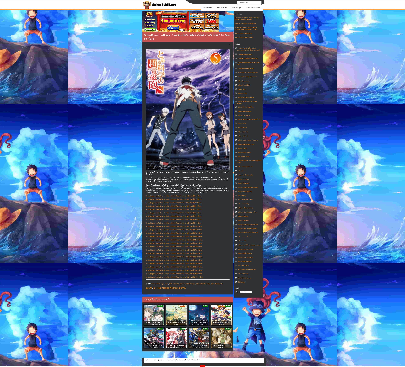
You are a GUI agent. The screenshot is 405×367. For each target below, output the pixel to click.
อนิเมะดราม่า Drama (244, 115)
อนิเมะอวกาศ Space (243, 179)
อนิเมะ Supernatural (243, 81)
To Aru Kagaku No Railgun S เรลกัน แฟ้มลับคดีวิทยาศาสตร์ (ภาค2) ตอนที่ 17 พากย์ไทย (174, 250)
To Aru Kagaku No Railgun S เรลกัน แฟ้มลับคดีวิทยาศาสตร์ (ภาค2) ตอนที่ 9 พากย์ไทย (173, 223)
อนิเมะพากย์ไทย (222, 8)
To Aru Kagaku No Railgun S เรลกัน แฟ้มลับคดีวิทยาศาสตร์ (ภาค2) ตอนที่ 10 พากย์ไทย (174, 226)
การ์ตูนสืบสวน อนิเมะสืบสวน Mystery (248, 58)
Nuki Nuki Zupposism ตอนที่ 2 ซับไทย (245, 23)
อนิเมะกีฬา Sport (242, 93)
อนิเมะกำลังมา (242, 89)
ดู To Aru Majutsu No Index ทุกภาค (169, 288)
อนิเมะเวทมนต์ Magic (244, 204)
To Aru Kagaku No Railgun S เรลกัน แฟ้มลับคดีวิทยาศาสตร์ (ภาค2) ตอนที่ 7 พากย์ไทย (173, 216)
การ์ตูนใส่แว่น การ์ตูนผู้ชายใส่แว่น (247, 77)
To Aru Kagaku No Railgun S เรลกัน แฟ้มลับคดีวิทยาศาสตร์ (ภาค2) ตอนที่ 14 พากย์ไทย (174, 240)
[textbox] (249, 3)
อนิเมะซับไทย (207, 8)
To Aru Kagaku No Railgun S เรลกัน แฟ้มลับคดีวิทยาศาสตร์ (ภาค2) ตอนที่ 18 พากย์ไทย (174, 253)
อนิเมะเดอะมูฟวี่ (236, 8)
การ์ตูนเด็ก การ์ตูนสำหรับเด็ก (246, 68)
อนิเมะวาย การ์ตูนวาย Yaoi (245, 167)
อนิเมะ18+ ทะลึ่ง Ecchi (244, 85)
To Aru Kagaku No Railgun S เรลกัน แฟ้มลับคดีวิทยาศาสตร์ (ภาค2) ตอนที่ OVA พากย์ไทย (174, 277)
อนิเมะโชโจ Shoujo (243, 265)
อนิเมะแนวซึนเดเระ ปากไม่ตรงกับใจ (248, 232)
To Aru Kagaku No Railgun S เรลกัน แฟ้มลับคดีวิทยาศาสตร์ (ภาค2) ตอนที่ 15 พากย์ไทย (174, 243)
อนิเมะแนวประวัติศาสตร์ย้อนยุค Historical (249, 245)
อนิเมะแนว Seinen (243, 216)
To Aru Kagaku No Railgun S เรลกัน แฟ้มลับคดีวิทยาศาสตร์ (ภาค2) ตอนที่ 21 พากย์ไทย (174, 263)
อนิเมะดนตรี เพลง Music (244, 111)
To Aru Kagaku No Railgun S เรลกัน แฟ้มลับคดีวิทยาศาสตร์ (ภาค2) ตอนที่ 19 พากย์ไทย (174, 257)
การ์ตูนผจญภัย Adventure (245, 54)
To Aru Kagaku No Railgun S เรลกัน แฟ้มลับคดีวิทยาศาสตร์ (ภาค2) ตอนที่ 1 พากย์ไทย (173, 196)
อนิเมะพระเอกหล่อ (243, 136)
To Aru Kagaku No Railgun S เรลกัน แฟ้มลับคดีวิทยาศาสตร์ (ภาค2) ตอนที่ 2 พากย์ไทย (173, 199)
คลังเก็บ (237, 292)
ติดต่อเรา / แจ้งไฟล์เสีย (253, 8)
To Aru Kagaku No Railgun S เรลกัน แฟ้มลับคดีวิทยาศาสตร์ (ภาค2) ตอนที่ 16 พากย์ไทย (174, 246)
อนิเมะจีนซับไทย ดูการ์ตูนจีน (246, 97)
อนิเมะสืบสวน (242, 171)
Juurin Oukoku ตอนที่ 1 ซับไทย (243, 33)
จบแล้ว (149, 288)
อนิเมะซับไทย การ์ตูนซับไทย (246, 107)
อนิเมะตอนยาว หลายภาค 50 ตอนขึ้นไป (249, 119)
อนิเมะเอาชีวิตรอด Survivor (245, 208)
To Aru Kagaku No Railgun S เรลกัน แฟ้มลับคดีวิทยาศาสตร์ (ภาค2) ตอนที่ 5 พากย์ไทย (173, 209)
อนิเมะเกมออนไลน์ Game (245, 191)
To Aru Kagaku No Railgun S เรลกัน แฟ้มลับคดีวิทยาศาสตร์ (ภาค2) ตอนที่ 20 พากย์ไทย (174, 260)
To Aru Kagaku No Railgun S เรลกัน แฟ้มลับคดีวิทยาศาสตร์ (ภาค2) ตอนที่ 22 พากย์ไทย (174, 267)
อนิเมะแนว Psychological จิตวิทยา (247, 212)
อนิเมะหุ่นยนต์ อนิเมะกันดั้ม (245, 175)
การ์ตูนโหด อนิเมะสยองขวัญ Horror (248, 72)
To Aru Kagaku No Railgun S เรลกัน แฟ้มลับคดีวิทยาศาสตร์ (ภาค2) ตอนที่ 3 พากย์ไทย (173, 203)
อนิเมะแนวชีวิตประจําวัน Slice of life (248, 224)
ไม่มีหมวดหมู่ (241, 282)
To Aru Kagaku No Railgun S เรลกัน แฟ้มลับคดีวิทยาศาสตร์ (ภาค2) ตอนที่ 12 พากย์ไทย (174, 233)
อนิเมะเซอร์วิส (242, 195)
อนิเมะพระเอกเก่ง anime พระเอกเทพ (248, 140)
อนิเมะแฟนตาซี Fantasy (245, 261)
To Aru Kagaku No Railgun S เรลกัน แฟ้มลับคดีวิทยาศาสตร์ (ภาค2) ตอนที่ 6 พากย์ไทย (173, 213)
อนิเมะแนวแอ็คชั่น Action (245, 253)
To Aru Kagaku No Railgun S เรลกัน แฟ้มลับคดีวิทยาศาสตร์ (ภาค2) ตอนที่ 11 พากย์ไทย (174, 230)
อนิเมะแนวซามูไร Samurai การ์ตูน (247, 228)
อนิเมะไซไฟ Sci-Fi (243, 274)
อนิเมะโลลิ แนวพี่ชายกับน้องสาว (247, 269)
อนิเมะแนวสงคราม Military (245, 249)
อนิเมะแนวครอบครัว (243, 220)
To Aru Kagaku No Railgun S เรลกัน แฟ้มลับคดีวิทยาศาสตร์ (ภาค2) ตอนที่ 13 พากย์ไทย (174, 236)
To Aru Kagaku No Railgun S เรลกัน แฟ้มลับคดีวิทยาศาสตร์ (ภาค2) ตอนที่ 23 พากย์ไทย (174, 270)
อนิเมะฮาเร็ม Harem (243, 183)
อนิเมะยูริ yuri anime (243, 156)
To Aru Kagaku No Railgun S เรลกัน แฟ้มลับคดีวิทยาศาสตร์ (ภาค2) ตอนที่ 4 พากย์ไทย (173, 206)
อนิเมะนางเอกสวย (243, 132)
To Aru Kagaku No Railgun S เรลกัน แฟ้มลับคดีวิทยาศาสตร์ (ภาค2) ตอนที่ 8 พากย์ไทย (173, 219)
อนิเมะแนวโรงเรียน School (245, 257)
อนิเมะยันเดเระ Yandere (244, 152)
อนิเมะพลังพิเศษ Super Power (246, 144)
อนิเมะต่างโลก (242, 123)
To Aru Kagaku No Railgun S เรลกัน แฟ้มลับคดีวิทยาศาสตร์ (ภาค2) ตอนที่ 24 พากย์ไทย (174, 274)
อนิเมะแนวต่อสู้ (242, 241)
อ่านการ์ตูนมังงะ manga (244, 278)
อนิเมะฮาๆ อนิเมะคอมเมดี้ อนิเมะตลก (248, 187)
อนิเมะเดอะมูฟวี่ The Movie (245, 199)
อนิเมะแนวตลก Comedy (245, 237)
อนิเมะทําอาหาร (242, 127)
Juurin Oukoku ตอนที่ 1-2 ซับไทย (244, 37)
